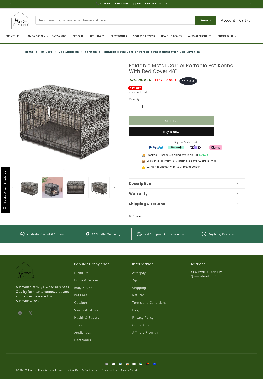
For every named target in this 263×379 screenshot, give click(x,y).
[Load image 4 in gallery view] (99, 187)
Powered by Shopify (66, 370)
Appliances (82, 332)
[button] (187, 184)
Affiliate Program (145, 332)
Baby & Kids (83, 288)
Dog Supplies (68, 52)
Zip (134, 280)
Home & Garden (86, 280)
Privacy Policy (142, 317)
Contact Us (140, 325)
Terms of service (130, 370)
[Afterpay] (175, 147)
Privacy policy (109, 370)
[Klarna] (215, 147)
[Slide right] (115, 187)
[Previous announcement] (11, 4)
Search (205, 20)
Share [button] (137, 216)
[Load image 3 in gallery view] (75, 187)
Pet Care (46, 52)
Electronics (82, 340)
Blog (135, 310)
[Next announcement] (252, 4)
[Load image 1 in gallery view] (29, 187)
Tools (78, 325)
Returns (138, 295)
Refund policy (90, 370)
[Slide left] (14, 187)
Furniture (81, 273)
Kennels (90, 52)
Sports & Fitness (87, 310)
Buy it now (171, 132)
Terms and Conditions (149, 302)
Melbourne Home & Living (40, 370)
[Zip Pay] (195, 147)
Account (228, 20)
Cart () (245, 20)
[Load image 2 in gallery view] (52, 187)
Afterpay (139, 273)
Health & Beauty (86, 317)
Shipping (139, 288)
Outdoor (81, 302)
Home (29, 52)
